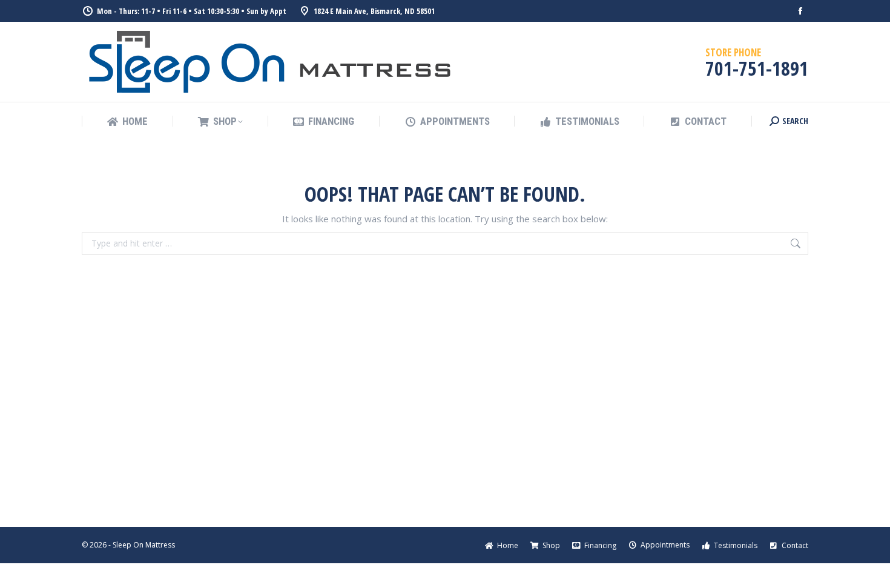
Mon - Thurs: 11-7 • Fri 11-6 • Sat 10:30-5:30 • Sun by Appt (191, 10)
